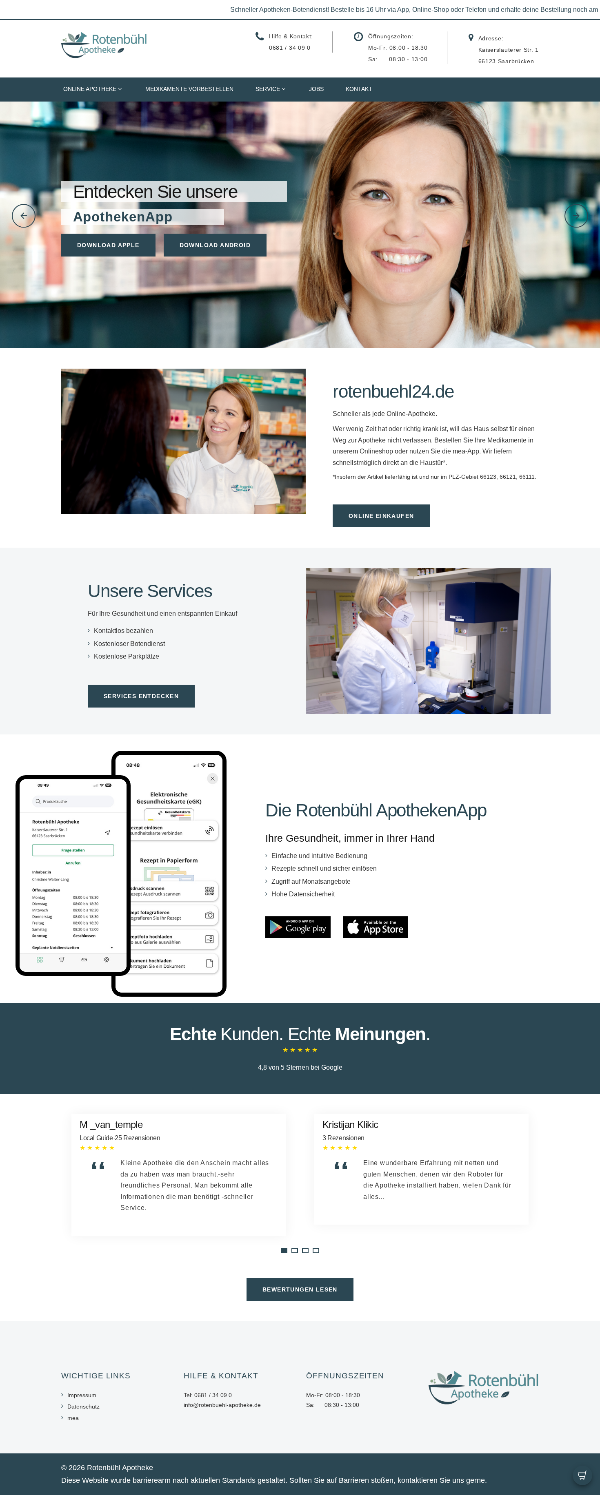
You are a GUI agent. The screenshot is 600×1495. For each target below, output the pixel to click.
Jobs (316, 89)
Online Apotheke (89, 89)
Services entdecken (141, 696)
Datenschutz (83, 1406)
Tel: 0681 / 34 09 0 (208, 1395)
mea (73, 1418)
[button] (24, 216)
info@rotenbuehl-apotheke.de (222, 1405)
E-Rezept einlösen (111, 256)
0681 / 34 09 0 (290, 47)
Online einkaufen (381, 516)
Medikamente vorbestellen (189, 89)
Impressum (81, 1395)
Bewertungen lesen (300, 1289)
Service (268, 89)
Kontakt (359, 89)
